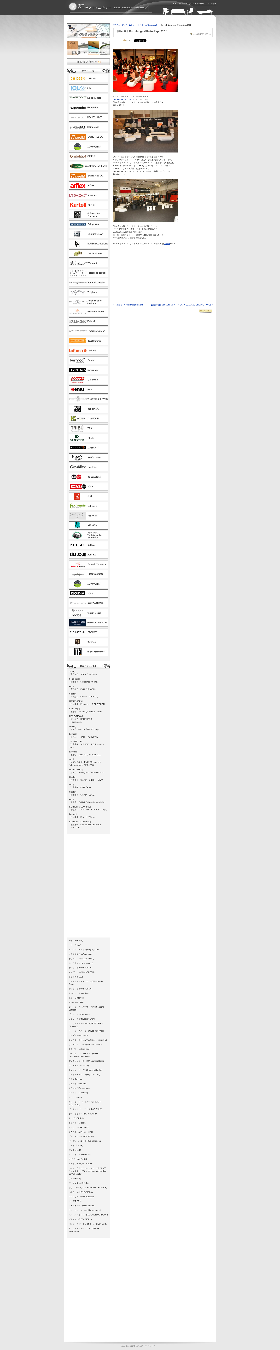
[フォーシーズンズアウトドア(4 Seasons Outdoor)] (88, 217)
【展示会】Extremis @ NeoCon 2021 (85, 755)
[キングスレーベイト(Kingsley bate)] (88, 101)
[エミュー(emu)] (88, 392)
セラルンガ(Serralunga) (79, 1088)
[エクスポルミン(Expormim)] (88, 110)
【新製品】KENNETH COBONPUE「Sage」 (88, 810)
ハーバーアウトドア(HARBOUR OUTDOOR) (88, 1215)
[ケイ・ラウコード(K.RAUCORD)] (88, 421)
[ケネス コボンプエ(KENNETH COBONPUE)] (88, 567)
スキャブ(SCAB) (76, 1145)
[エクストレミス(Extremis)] (88, 509)
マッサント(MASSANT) (79, 1127)
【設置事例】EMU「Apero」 (81, 787)
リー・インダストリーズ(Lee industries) (86, 1031)
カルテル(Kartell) (76, 1002)
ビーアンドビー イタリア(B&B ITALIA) (85, 1109)
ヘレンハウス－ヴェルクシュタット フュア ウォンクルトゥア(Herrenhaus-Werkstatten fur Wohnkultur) (87, 1171)
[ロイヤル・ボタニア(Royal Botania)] (88, 343)
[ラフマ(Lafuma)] (88, 353)
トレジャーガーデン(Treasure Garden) (86, 1070)
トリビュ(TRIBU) (76, 1118)
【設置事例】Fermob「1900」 (82, 817)
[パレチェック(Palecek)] (88, 324)
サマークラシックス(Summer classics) (85, 1044)
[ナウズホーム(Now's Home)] (88, 460)
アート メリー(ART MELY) (80, 1164)
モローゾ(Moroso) (76, 998)
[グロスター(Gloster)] (88, 441)
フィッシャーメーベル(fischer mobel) (85, 1210)
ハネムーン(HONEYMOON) (81, 1192)
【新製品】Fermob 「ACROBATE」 (84, 737)
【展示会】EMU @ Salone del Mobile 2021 (88, 802)
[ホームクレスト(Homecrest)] (88, 130)
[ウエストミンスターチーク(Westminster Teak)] (88, 169)
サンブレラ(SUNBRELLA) (80, 968)
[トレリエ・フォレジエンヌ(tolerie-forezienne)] (88, 654)
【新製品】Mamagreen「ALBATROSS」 (87, 772)
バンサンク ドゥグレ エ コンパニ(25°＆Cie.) (88, 1224)
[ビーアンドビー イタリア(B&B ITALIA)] (88, 411)
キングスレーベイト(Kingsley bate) (84, 950)
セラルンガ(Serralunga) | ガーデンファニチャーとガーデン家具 (106, 6)
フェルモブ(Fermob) (78, 1084)
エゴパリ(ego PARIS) (78, 1159)
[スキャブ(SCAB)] (88, 489)
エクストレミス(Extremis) (80, 1154)
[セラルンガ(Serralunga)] (88, 373)
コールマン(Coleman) (78, 1093)
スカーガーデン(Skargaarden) (82, 1206)
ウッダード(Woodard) (78, 1035)
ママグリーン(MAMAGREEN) (81, 972)
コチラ (167, 244)
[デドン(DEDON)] (88, 81)
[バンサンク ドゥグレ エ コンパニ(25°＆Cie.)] (88, 645)
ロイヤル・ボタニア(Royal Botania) (84, 1074)
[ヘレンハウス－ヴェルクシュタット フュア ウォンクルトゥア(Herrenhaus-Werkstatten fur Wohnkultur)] (88, 538)
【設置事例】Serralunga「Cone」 (84, 682)
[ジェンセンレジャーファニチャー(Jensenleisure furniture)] (88, 305)
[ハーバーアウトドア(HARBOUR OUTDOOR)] (88, 625)
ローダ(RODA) (75, 1201)
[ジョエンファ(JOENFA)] (88, 557)
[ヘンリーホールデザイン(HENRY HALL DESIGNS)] (88, 246)
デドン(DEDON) (76, 940)
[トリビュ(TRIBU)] (88, 431)
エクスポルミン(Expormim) (81, 954)
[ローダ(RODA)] (88, 596)
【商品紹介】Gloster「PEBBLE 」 (84, 697)
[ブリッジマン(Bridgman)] (88, 227)
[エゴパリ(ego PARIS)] (88, 518)
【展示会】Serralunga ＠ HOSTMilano (86, 712)
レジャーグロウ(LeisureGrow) (82, 1019)
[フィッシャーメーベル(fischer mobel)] (88, 615)
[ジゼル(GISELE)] (88, 159)
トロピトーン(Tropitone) (79, 1049)
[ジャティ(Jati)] (88, 499)
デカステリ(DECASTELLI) (80, 1219)
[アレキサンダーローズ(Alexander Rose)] (88, 314)
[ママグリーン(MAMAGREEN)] (88, 149)
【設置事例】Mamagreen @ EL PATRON (87, 704)
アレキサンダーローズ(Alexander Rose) (86, 1061)
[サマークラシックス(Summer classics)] (88, 285)
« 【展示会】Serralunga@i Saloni (128, 305)
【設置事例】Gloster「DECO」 (82, 795)
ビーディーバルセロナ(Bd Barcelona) (85, 1141)
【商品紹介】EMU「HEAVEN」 (83, 689)
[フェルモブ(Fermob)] (88, 363)
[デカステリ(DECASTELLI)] (88, 635)
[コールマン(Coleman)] (88, 382)
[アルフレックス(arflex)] (88, 188)
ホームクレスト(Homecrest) (81, 963)
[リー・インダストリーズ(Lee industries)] (88, 256)
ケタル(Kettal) (75, 1178)
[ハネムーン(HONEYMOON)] (88, 577)
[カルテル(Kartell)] (88, 207)
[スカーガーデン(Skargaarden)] (88, 606)
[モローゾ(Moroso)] (88, 198)
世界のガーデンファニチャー (124, 25)
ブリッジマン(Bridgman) (79, 1014)
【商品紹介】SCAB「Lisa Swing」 (84, 674)
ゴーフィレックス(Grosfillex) (81, 1136)
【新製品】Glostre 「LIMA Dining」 (84, 729)
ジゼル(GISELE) (76, 977)
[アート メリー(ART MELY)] (88, 528)
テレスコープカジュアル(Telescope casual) (88, 1040)
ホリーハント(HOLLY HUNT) (81, 959)
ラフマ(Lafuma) (75, 1079)
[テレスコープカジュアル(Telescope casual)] (88, 275)
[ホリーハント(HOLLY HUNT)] (88, 120)
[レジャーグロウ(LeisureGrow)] (88, 237)
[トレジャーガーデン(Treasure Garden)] (88, 334)
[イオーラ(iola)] (88, 91)
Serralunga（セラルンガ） (124, 99)
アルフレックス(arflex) (78, 993)
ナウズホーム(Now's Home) (81, 1132)
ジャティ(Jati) (75, 1150)
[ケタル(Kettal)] (88, 547)
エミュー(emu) (75, 1097)
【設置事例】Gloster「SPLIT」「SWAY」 (87, 780)
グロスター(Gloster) (77, 1123)
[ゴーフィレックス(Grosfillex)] (88, 470)
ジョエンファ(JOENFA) (79, 1183)
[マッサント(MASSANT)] (88, 450)
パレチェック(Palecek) (79, 1065)
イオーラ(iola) (75, 945)
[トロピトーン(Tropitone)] (88, 295)
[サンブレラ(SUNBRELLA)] (88, 139)
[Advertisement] (105, 20)
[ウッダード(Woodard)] (88, 266)
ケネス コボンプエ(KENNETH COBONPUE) (88, 1187)
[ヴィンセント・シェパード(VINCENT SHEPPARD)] (88, 402)
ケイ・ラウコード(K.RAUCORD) (83, 1114)
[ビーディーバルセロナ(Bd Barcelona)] (88, 479)
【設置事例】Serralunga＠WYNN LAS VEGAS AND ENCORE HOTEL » (181, 305)
